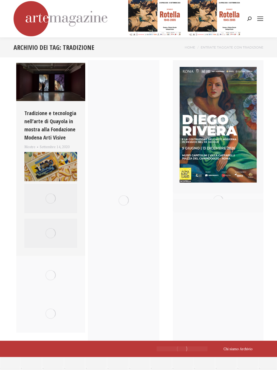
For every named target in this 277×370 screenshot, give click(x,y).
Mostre (29, 146)
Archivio (246, 348)
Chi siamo (231, 348)
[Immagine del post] (50, 82)
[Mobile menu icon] (260, 18)
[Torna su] (268, 361)
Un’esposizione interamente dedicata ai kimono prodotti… (50, 153)
